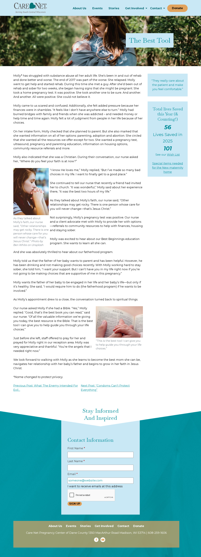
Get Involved (134, 8)
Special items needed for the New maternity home (167, 168)
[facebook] (96, 540)
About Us (79, 8)
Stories (114, 8)
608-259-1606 (157, 533)
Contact (156, 8)
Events (97, 8)
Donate (177, 8)
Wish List (173, 154)
